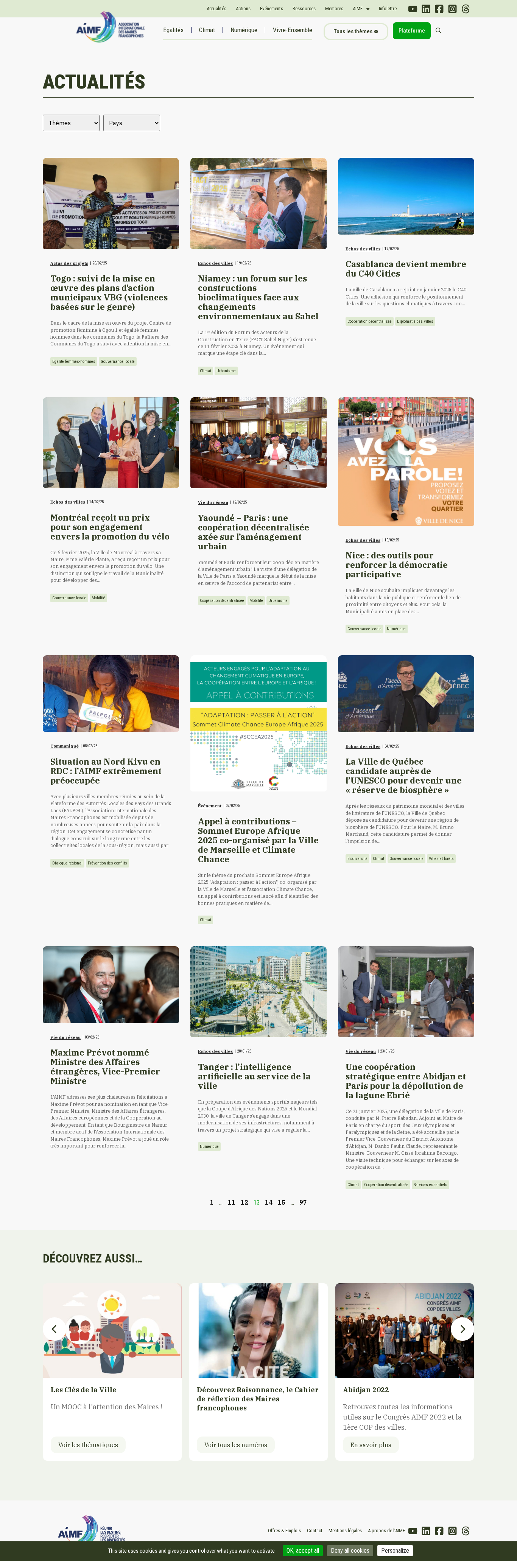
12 (244, 1202)
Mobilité (98, 597)
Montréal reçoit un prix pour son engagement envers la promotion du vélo (110, 527)
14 (269, 1202)
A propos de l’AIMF (386, 1530)
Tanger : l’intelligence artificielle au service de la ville (254, 1076)
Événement (209, 805)
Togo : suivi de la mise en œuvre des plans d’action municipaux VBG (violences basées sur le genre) (109, 292)
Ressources (304, 8)
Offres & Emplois (284, 1530)
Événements (271, 8)
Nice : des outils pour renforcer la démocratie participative (397, 565)
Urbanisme (226, 370)
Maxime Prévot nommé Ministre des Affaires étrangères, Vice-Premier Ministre (105, 1066)
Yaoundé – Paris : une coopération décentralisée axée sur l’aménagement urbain (253, 532)
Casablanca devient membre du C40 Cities (406, 269)
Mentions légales (345, 1530)
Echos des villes (215, 263)
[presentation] (54, 1329)
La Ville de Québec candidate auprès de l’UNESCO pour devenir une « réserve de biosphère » (404, 775)
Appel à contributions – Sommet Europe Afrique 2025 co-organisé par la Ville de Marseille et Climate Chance (258, 840)
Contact (314, 1530)
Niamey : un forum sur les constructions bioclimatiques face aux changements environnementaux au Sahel (258, 297)
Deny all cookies (350, 1550)
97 (303, 1202)
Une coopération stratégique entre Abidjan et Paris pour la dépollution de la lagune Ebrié (406, 1081)
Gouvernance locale (118, 361)
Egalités (173, 30)
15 (281, 1202)
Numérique (243, 30)
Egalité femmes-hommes (73, 361)
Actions (243, 8)
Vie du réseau (213, 502)
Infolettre (388, 8)
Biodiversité (357, 858)
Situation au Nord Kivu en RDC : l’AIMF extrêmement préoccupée (106, 771)
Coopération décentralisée (369, 321)
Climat (207, 30)
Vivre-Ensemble (292, 30)
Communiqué (64, 746)
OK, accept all (303, 1550)
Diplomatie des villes (415, 321)
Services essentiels (430, 1184)
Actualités (216, 8)
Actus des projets (69, 263)
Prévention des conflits (107, 863)
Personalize (395, 1550)
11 (231, 1202)
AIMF (358, 8)
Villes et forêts (441, 858)
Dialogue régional (67, 863)
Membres (334, 8)
